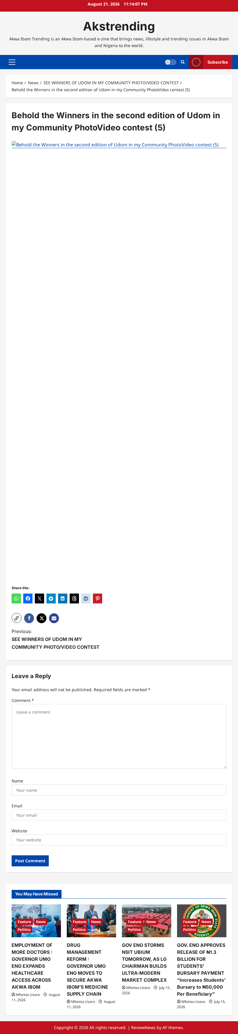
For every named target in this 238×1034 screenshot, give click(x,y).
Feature (24, 921)
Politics (24, 929)
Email (17, 806)
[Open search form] (183, 62)
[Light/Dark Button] (170, 62)
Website (19, 831)
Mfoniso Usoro (28, 994)
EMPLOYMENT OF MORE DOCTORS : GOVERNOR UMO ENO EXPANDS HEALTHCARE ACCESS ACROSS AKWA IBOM (32, 966)
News (41, 921)
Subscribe (218, 62)
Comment (23, 700)
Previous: (56, 639)
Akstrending (119, 26)
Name (17, 781)
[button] (12, 62)
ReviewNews (143, 1027)
